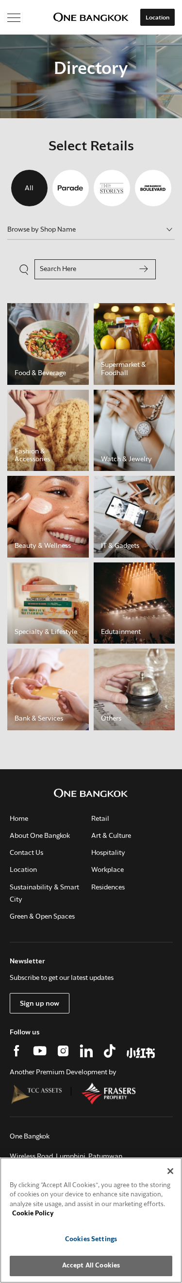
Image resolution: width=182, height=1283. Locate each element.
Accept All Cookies (91, 1266)
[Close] (170, 1171)
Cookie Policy (33, 1214)
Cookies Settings (91, 1239)
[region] (91, 1220)
